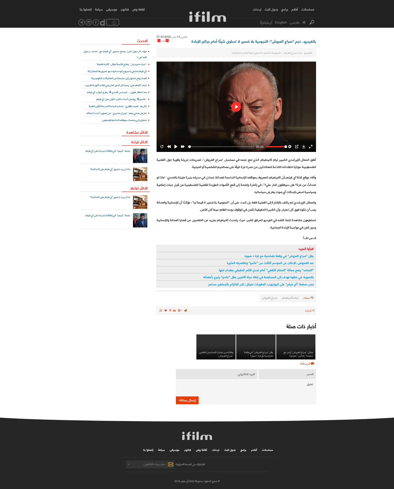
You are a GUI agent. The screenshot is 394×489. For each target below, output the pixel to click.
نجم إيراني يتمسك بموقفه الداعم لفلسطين (124, 120)
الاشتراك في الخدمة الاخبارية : (190, 463)
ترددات (257, 9)
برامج (284, 9)
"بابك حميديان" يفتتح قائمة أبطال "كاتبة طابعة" (121, 64)
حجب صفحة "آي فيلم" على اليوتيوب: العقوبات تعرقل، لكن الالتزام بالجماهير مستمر (261, 284)
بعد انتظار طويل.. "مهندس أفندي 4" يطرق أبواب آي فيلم (117, 92)
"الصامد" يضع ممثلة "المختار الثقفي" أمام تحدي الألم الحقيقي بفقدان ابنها (266, 270)
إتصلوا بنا (86, 9)
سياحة (99, 9)
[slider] (221, 147)
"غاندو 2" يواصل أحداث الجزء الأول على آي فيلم (121, 99)
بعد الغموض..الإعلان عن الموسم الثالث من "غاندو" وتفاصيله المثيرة (270, 262)
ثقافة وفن (138, 9)
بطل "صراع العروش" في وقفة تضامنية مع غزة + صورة (279, 255)
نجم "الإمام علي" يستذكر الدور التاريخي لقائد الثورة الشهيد (116, 85)
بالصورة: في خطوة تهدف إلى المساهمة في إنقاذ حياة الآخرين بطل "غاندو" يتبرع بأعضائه (258, 277)
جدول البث (271, 9)
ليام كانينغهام (290, 298)
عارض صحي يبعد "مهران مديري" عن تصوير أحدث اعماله (116, 113)
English (281, 22)
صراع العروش (269, 298)
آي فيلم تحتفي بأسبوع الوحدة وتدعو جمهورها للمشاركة (117, 71)
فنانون (125, 9)
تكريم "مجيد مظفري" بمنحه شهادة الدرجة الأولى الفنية (118, 106)
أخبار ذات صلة (301, 326)
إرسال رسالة (188, 400)
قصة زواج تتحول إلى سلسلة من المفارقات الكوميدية (119, 78)
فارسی (294, 22)
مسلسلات (307, 9)
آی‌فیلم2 (266, 22)
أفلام (294, 9)
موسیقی (111, 9)
